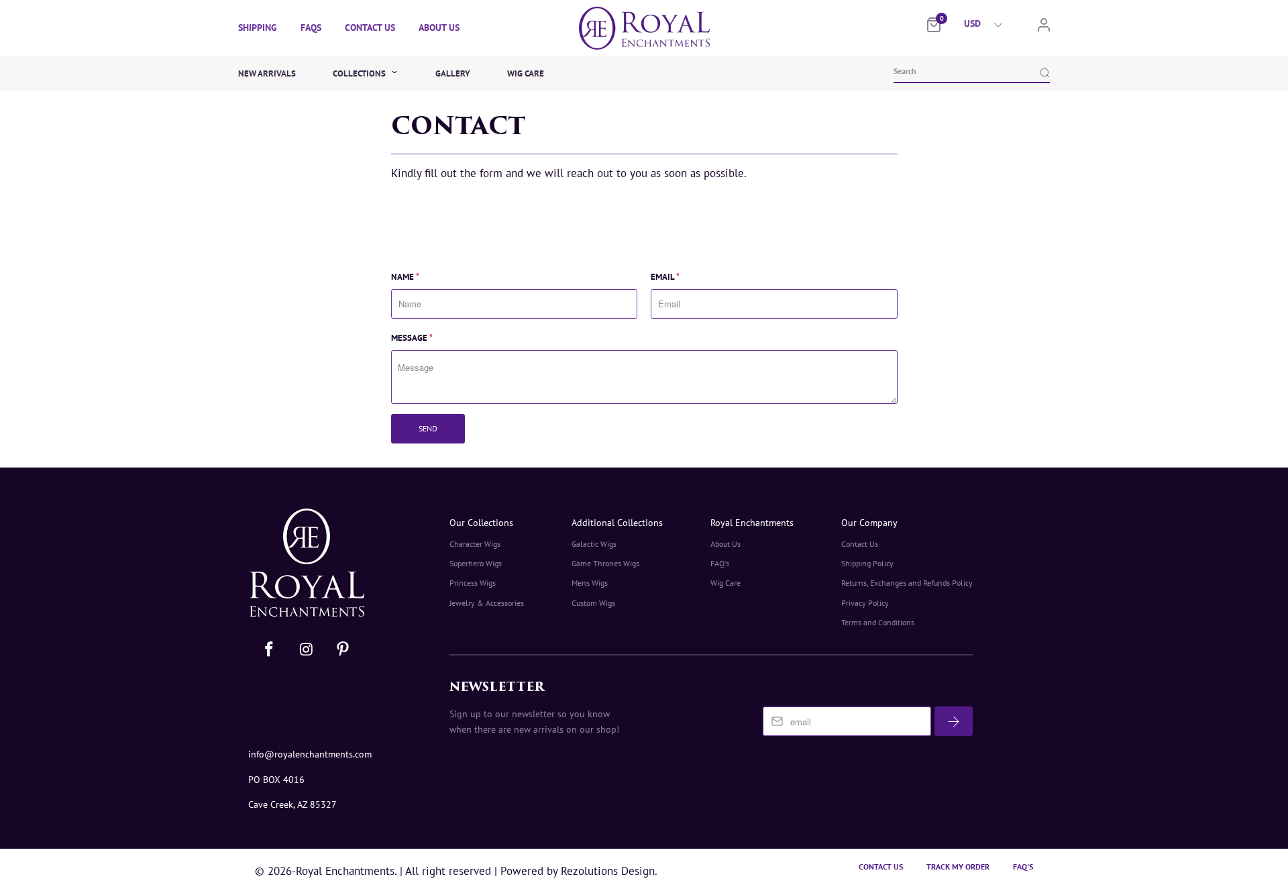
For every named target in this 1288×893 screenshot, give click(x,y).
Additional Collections (617, 523)
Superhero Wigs (475, 563)
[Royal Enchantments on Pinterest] (343, 649)
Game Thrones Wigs (605, 563)
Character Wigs (474, 544)
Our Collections (481, 523)
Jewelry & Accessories (486, 603)
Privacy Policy (865, 603)
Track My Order (957, 866)
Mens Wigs (590, 583)
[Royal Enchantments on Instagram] (307, 649)
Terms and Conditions (877, 622)
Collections (360, 73)
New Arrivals (267, 73)
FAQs (311, 27)
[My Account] (1044, 28)
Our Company (869, 523)
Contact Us (370, 27)
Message (412, 338)
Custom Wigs (593, 603)
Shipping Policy (867, 563)
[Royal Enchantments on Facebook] (270, 649)
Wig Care (525, 73)
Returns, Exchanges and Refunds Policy (907, 583)
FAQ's (719, 563)
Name (405, 276)
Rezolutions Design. (607, 870)
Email (665, 276)
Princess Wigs (472, 583)
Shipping (257, 27)
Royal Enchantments (752, 523)
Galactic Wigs (594, 544)
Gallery (452, 73)
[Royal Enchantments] (644, 28)
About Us (439, 27)
